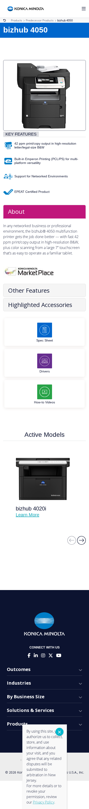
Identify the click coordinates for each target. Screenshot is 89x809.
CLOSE (59, 732)
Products (16, 20)
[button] (81, 542)
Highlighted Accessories (40, 305)
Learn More (27, 514)
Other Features (29, 290)
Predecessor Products (40, 20)
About (16, 211)
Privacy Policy (43, 802)
